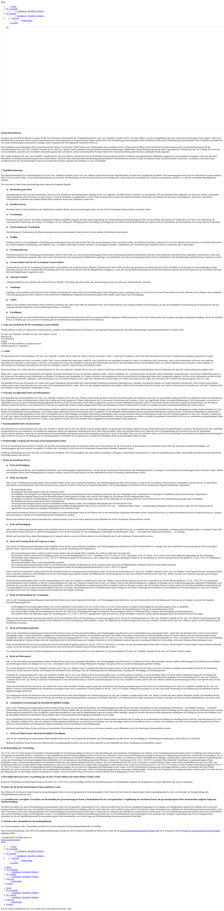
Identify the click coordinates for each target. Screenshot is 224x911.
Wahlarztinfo (16, 881)
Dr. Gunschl (11, 874)
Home (8, 867)
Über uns (10, 879)
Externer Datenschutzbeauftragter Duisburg (137, 831)
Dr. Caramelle (12, 870)
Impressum (5, 840)
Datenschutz (15, 840)
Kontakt (9, 883)
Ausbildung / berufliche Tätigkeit (24, 872)
